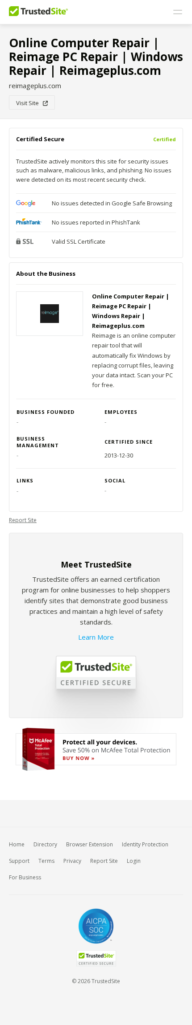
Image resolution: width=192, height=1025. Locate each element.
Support (19, 861)
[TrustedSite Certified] (96, 958)
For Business (25, 877)
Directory (45, 844)
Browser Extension (89, 844)
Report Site (23, 520)
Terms (46, 861)
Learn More (96, 637)
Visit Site (29, 103)
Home (17, 844)
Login (134, 861)
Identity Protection (145, 844)
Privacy (72, 861)
